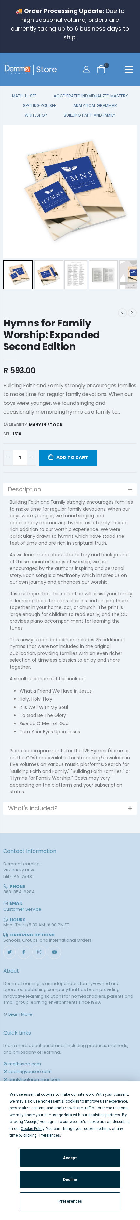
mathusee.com (24, 1064)
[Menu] (129, 70)
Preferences (70, 1201)
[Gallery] (70, 208)
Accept (70, 1158)
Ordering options (32, 935)
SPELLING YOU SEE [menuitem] (39, 106)
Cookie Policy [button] (32, 1128)
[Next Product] (132, 312)
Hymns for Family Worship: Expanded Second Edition (51, 334)
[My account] (87, 69)
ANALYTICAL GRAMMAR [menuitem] (95, 106)
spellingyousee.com (30, 1071)
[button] (70, 489)
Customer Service (22, 909)
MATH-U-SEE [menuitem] (24, 96)
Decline (70, 1179)
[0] (101, 69)
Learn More (20, 1014)
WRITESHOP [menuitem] (36, 115)
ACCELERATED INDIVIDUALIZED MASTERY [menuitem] (91, 96)
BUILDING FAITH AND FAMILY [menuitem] (89, 115)
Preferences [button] (49, 1135)
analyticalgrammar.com (34, 1079)
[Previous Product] (122, 312)
